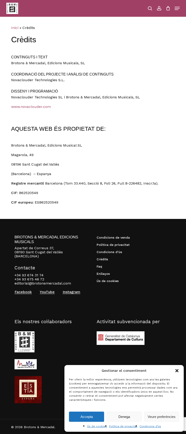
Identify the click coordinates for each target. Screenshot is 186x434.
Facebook (23, 292)
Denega (124, 417)
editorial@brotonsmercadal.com (43, 283)
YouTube (47, 292)
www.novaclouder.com (31, 106)
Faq (99, 266)
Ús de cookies (97, 426)
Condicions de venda (113, 237)
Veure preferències (162, 417)
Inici (14, 28)
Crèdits (102, 259)
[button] (177, 370)
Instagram (71, 292)
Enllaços (103, 273)
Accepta (87, 417)
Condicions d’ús (150, 426)
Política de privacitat (123, 426)
